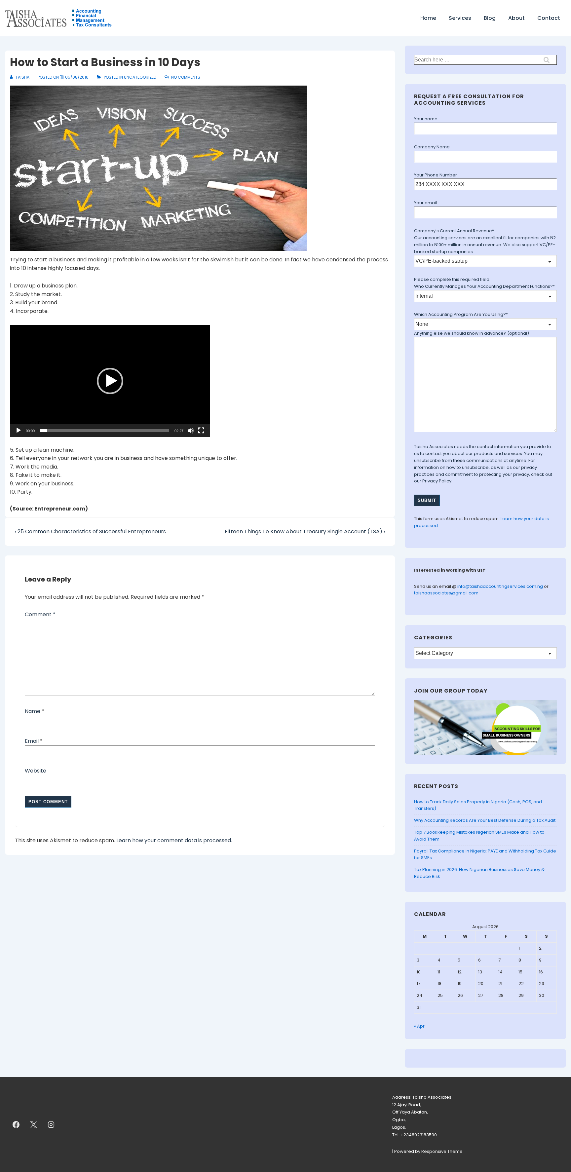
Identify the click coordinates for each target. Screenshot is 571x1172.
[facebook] (16, 1124)
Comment (40, 614)
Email (32, 741)
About (516, 18)
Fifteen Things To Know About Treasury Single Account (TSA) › (305, 531)
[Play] (18, 430)
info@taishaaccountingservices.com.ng (500, 586)
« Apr (419, 1026)
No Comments (185, 77)
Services (460, 18)
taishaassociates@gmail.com (446, 593)
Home (428, 18)
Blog (490, 18)
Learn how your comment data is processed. (174, 840)
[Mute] (190, 430)
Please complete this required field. (452, 279)
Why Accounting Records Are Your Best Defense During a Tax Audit (484, 820)
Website (35, 771)
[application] (110, 381)
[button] (110, 381)
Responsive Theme (442, 1151)
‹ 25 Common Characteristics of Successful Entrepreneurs (90, 531)
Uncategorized (140, 77)
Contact (548, 18)
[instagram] (51, 1124)
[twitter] (33, 1124)
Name (32, 711)
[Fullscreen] (201, 430)
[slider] (104, 430)
